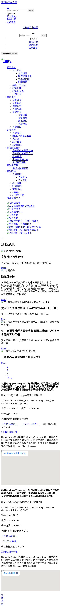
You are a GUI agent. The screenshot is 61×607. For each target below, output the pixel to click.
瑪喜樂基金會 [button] (13, 147)
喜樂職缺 (17, 127)
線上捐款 (17, 70)
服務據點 (17, 144)
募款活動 (22, 124)
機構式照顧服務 (20, 168)
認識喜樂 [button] (11, 130)
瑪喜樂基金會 (25, 76)
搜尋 (31, 10)
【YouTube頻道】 (30, 424)
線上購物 (17, 183)
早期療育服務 (19, 162)
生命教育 (17, 156)
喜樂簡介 (17, 133)
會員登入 (22, 177)
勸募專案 (22, 82)
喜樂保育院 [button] (12, 165)
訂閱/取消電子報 (9, 432)
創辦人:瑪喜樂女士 (21, 136)
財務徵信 (17, 94)
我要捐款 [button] (11, 67)
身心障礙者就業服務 (22, 150)
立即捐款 (22, 73)
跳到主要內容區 (9, 2)
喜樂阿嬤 (22, 115)
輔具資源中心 (13, 198)
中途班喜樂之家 (20, 159)
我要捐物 (17, 88)
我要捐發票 (18, 91)
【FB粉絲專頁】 (9, 424)
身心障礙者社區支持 (22, 153)
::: (8, 7)
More (3, 268)
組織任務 (17, 141)
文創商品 (17, 189)
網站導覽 (11, 22)
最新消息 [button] (11, 97)
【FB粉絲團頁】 (9, 536)
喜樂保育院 (24, 79)
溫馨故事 (22, 121)
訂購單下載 (18, 195)
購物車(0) (11, 16)
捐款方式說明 (19, 85)
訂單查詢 (17, 186)
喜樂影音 (17, 112)
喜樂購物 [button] (11, 171)
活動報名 (17, 103)
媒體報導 (17, 106)
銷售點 (15, 192)
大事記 (15, 138)
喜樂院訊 (17, 109)
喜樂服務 (22, 118)
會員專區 (17, 174)
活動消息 (17, 100)
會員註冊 (22, 180)
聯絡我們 (11, 19)
